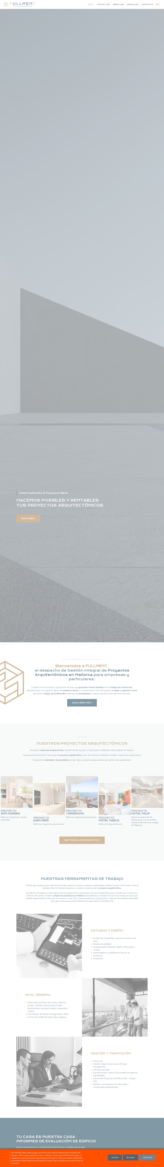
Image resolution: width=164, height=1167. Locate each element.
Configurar (147, 1157)
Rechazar (130, 1157)
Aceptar (114, 1157)
